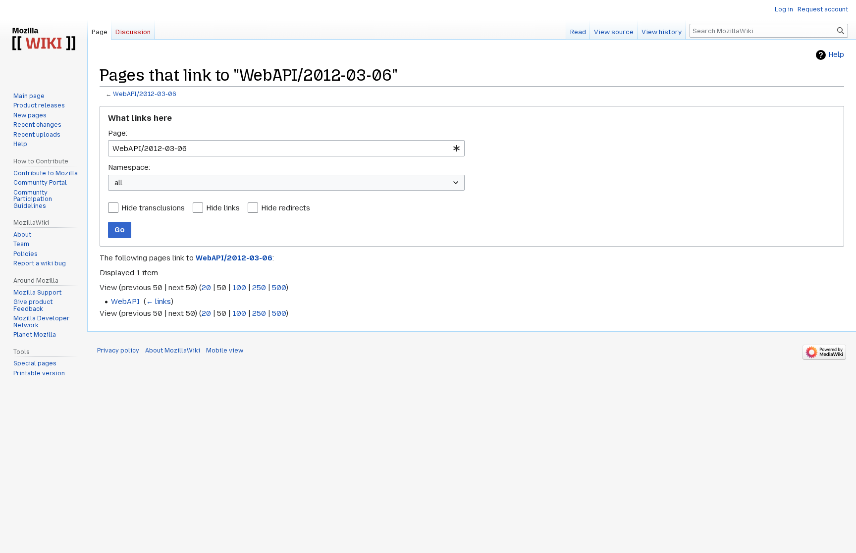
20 (206, 287)
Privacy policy (118, 350)
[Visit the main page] (43, 39)
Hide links (223, 207)
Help (836, 54)
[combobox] (286, 148)
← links (158, 301)
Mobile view (224, 350)
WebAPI (125, 301)
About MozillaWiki (172, 350)
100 (239, 287)
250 (259, 287)
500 (279, 287)
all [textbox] (118, 182)
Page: (117, 133)
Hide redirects (285, 207)
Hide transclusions (153, 207)
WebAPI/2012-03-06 (144, 94)
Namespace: (129, 167)
